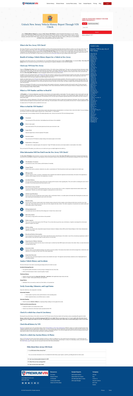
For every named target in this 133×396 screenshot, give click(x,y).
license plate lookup (55, 53)
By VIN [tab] (84, 23)
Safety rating (29, 227)
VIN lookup (26, 338)
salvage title (60, 71)
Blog (100, 3)
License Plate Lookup (71, 3)
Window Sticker (60, 3)
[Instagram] (38, 383)
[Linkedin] (26, 383)
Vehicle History (50, 3)
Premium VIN (42, 74)
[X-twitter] (32, 383)
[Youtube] (29, 383)
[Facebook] (22, 383)
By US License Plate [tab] (93, 23)
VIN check (36, 79)
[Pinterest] (35, 383)
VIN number (40, 50)
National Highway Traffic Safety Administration (55, 327)
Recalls (21, 327)
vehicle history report (26, 340)
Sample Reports (87, 3)
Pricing (95, 3)
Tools (80, 3)
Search (97, 32)
